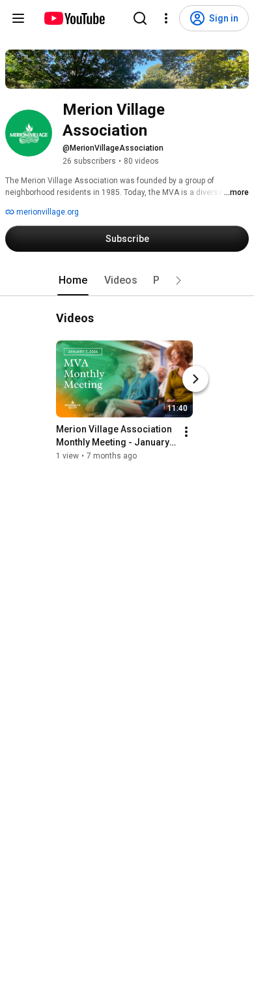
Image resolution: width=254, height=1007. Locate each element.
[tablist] (127, 280)
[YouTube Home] (74, 18)
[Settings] (166, 18)
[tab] (73, 280)
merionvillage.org (46, 212)
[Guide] (18, 18)
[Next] (195, 379)
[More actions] (186, 432)
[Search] (140, 18)
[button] (178, 280)
